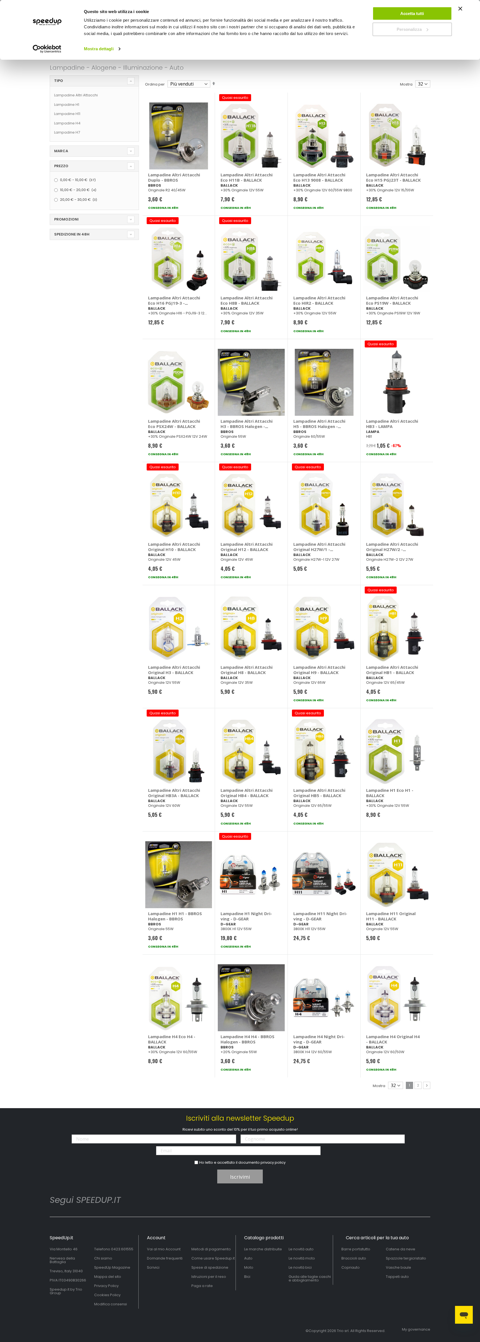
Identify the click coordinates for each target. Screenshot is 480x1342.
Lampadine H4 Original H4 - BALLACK (393, 1039)
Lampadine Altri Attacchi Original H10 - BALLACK (174, 546)
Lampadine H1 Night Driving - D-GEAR (246, 916)
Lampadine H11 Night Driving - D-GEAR (320, 916)
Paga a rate (202, 1285)
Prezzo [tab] (61, 166)
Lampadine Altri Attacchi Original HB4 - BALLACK (246, 792)
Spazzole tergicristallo (406, 1258)
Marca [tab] (61, 151)
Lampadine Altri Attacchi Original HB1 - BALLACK (392, 669)
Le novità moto (302, 1258)
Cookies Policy (107, 1295)
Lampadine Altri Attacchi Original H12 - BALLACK (246, 546)
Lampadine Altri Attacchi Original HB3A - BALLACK (174, 792)
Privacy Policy (106, 1285)
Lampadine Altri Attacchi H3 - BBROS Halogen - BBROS (246, 426)
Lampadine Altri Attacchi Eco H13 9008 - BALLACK (319, 177)
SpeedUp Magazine (112, 1267)
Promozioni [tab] (66, 219)
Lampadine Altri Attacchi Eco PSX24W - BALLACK (174, 423)
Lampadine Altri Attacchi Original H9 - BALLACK (319, 669)
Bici (247, 1276)
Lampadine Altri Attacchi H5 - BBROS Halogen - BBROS (319, 426)
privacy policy (273, 1162)
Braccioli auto (353, 1258)
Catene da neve (400, 1249)
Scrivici (153, 1267)
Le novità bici (300, 1267)
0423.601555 (122, 1249)
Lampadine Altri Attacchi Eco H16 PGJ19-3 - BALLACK (174, 303)
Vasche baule (398, 1267)
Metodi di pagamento (211, 1249)
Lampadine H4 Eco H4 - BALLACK (171, 1039)
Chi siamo (103, 1258)
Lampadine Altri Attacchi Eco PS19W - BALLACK (392, 300)
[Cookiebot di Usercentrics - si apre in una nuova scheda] (47, 49)
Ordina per (155, 84)
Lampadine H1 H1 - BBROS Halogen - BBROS (175, 916)
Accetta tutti (412, 13)
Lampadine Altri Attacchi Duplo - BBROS (174, 177)
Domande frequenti (164, 1258)
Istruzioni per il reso (208, 1276)
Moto (248, 1267)
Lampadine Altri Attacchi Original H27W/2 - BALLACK (392, 549)
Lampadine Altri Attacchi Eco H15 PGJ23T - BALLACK (393, 177)
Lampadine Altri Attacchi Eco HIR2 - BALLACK (319, 300)
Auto (248, 1258)
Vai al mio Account (164, 1249)
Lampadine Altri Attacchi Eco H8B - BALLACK (246, 300)
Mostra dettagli (99, 48)
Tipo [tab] (58, 80)
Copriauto (350, 1267)
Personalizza (409, 29)
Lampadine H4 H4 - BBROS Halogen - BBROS (247, 1039)
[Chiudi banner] (460, 11)
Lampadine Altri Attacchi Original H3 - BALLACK (174, 669)
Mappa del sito (107, 1276)
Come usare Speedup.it (213, 1258)
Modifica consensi (110, 1304)
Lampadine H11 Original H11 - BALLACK (391, 916)
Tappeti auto (397, 1276)
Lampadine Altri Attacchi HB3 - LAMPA (392, 423)
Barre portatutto (355, 1249)
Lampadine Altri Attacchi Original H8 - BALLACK (246, 669)
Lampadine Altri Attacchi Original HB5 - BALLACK (319, 792)
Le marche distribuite (263, 1249)
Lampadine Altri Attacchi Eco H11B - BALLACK (246, 177)
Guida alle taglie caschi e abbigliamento (310, 1278)
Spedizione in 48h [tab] (71, 234)
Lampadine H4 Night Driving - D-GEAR (319, 1039)
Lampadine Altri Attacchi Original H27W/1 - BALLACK (319, 549)
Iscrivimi (240, 1176)
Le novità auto (301, 1249)
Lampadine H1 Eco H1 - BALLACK (389, 792)
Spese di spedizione (209, 1267)
